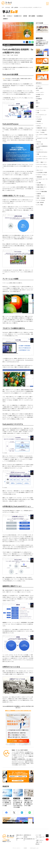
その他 (37, 90)
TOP (3, 7)
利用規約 (25, 848)
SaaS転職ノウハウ (17, 16)
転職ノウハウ (39, 842)
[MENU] (47, 3)
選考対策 (25, 16)
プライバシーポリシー (17, 848)
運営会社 (37, 844)
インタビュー (9, 16)
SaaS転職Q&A (40, 16)
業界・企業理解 (14, 7)
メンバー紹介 (38, 835)
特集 (4, 16)
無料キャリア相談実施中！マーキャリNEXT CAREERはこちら (18, 710)
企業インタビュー (40, 840)
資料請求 (25, 837)
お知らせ (38, 103)
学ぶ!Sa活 (8, 7)
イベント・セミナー (40, 92)
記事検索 (5, 18)
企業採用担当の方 (27, 835)
